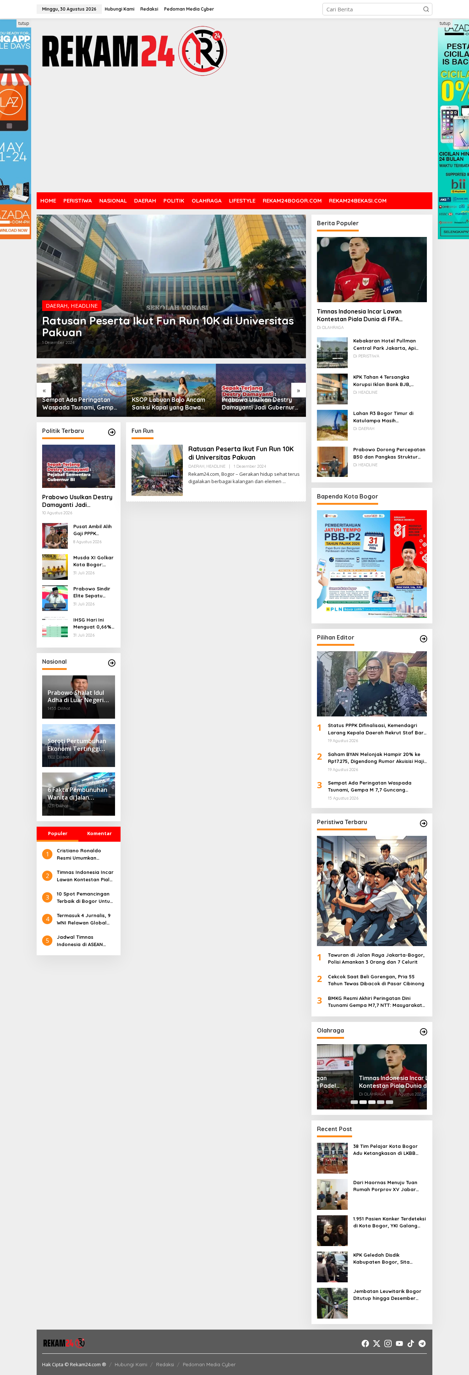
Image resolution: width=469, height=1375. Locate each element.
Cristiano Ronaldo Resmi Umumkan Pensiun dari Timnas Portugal (81, 854)
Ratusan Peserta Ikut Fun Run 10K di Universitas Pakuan (168, 326)
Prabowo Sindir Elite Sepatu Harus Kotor (91, 593)
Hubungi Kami (131, 1364)
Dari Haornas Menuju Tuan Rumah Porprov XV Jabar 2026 (385, 1186)
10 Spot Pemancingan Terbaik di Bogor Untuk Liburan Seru (84, 898)
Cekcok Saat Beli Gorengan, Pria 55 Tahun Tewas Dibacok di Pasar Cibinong (376, 980)
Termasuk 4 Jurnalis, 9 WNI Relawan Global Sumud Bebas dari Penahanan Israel (84, 919)
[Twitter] (376, 1343)
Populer (57, 833)
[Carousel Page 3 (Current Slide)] (372, 1102)
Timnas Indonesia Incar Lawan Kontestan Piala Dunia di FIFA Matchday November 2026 (85, 876)
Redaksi (165, 1364)
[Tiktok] (411, 1343)
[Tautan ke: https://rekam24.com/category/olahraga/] (423, 1031)
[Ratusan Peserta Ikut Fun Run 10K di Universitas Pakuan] (284, 481)
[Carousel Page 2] (363, 1102)
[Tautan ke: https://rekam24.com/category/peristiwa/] (423, 823)
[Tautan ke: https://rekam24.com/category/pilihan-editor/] (423, 638)
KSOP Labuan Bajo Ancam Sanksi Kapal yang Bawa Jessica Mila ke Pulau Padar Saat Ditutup (171, 403)
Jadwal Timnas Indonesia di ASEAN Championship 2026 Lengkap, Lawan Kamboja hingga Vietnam (80, 941)
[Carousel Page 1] (354, 1102)
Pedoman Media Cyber (209, 1364)
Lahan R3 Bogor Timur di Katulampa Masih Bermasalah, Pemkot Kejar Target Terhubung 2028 (385, 417)
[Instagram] (388, 1343)
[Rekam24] (133, 50)
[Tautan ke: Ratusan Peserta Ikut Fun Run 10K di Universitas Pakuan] (171, 286)
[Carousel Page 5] (389, 1102)
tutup (23, 23)
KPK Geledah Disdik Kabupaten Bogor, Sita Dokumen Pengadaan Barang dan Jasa (389, 1259)
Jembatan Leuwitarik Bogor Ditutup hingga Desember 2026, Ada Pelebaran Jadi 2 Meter (387, 1295)
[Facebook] (365, 1343)
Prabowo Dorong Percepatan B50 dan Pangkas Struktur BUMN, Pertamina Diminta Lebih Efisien (389, 453)
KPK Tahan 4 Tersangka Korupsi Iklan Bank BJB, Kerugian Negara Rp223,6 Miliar (384, 381)
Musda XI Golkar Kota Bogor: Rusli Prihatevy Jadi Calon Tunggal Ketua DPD (93, 561)
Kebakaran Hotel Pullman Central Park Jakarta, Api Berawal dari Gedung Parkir (387, 345)
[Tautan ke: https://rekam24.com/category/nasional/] (111, 663)
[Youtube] (399, 1343)
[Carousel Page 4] (380, 1102)
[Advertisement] (234, 135)
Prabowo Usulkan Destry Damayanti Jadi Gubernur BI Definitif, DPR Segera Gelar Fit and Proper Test (258, 403)
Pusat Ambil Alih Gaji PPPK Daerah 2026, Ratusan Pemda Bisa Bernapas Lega (92, 530)
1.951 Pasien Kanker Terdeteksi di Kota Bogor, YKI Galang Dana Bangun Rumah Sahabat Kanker (389, 1223)
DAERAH (57, 305)
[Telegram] (422, 1343)
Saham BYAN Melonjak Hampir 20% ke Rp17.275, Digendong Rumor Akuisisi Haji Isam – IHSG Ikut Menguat (376, 758)
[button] (426, 9)
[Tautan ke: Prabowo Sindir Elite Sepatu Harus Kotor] (55, 597)
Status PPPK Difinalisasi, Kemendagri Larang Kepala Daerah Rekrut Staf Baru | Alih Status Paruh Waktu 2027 (377, 729)
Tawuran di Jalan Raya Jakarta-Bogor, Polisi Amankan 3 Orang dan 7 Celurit (376, 958)
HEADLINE (84, 305)
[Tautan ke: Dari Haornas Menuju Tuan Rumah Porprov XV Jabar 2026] (332, 1193)
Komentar (99, 833)
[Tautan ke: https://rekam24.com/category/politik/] (111, 432)
